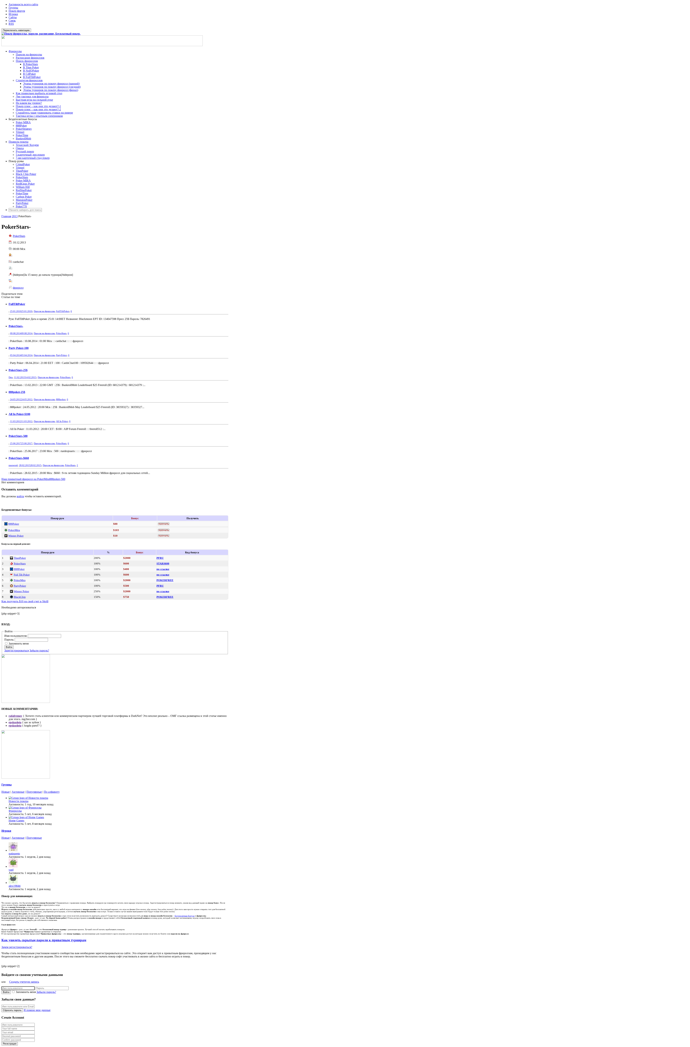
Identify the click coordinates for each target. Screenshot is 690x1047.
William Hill (23, 187)
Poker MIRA (23, 122)
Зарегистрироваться (16, 650)
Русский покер (25, 151)
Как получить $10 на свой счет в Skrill (24, 601)
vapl (11, 869)
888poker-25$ (17, 392)
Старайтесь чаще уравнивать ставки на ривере (44, 112)
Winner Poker (16, 535)
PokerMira (14, 530)
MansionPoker (24, 199)
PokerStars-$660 (19, 458)
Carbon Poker (24, 196)
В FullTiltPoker (32, 77)
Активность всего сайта (23, 4)
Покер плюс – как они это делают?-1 (38, 106)
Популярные (34, 791)
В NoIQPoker (31, 70)
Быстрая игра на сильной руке (34, 99)
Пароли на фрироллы (29, 54)
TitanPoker (22, 170)
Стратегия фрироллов (29, 80)
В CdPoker (29, 73)
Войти (9, 647)
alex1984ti (14, 885)
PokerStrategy (24, 128)
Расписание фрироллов (30, 57)
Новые (5, 791)
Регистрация (9, 1043)
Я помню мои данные (37, 1010)
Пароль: (9, 639)
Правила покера (18, 141)
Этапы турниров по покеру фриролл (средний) (52, 86)
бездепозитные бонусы (184, 916)
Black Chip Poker (26, 174)
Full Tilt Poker (22, 574)
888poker (60, 399)
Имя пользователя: (16, 635)
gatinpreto (14, 853)
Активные (18, 791)
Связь (12, 20)
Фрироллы (15, 51)
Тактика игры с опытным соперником (39, 115)
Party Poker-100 (19, 348)
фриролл (18, 287)
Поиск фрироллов (27, 60)
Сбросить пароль (12, 1010)
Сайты (13, 17)
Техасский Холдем (27, 144)
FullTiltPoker (17, 304)
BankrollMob (23, 138)
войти (20, 496)
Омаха (20, 148)
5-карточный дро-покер (30, 154)
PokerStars (22, 177)
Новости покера (18, 801)
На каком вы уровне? (29, 102)
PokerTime (22, 135)
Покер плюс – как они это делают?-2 (38, 109)
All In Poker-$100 (19, 414)
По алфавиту (52, 791)
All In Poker (62, 421)
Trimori (20, 132)
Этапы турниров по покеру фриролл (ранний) (51, 83)
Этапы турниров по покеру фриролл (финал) (50, 90)
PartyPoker (22, 203)
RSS (11, 23)
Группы (13, 7)
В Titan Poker (31, 67)
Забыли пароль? (39, 650)
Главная (6, 216)
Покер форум (17, 10)
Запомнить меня (19, 643)
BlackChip (20, 596)
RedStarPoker (24, 190)
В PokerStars (30, 64)
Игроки (13, 14)
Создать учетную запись (24, 981)
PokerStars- (16, 326)
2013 (15, 216)
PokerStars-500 (18, 436)
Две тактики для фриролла (32, 96)
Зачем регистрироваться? (16, 947)
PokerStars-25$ (18, 370)
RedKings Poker (25, 183)
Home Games (16, 820)
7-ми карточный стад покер (33, 157)
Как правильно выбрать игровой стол (39, 93)
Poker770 (21, 206)
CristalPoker (23, 164)
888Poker (21, 125)
